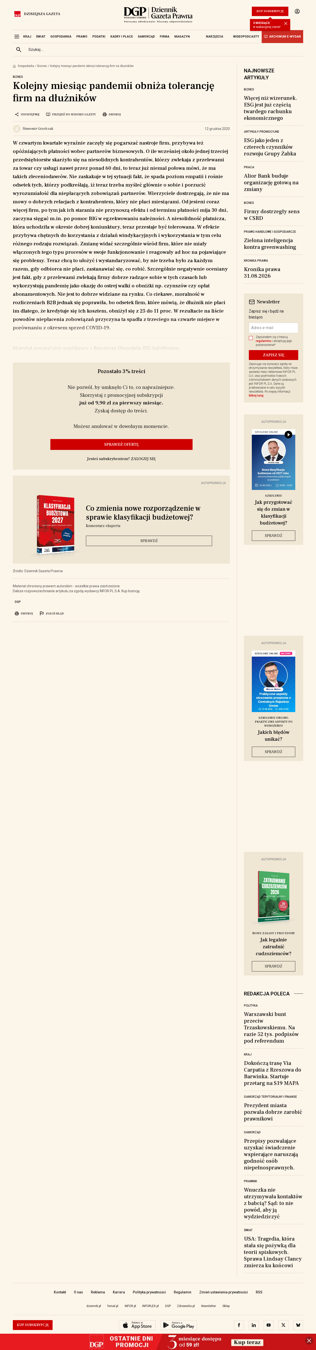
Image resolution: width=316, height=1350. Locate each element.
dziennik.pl (93, 1306)
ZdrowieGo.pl (186, 1306)
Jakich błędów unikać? (274, 735)
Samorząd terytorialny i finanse (270, 1096)
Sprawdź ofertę (121, 444)
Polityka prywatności (149, 1292)
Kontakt (60, 1292)
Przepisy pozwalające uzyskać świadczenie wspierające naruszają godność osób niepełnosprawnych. (271, 1154)
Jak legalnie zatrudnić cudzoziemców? (274, 947)
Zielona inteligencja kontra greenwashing (270, 244)
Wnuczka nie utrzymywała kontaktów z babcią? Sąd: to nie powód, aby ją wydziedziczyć (273, 1203)
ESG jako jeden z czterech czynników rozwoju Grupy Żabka (270, 147)
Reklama (98, 1292)
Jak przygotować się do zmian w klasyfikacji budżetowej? (273, 512)
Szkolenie (273, 496)
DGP (18, 602)
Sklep (226, 1306)
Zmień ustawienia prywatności (223, 1292)
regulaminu (263, 341)
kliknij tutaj (256, 395)
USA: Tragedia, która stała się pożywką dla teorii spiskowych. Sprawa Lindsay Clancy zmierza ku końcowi (273, 1252)
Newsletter (208, 1306)
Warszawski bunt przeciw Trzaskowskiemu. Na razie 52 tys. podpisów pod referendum (271, 1027)
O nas (78, 1292)
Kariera (119, 1292)
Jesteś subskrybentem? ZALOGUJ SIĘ (121, 458)
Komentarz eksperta (103, 525)
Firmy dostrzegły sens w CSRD (272, 215)
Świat (248, 1230)
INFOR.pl (130, 1306)
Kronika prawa (256, 260)
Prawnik (250, 1181)
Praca (249, 167)
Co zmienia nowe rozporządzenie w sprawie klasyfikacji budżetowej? (143, 513)
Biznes (42, 66)
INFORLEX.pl (150, 1306)
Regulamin (182, 1292)
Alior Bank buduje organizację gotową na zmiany (271, 182)
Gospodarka (26, 66)
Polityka (251, 1005)
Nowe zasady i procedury (273, 933)
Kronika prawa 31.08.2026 (262, 272)
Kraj (248, 1054)
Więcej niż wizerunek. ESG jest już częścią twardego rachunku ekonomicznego (270, 108)
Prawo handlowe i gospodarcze (270, 231)
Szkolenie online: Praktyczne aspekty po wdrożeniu (274, 722)
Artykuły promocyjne (261, 131)
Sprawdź (149, 540)
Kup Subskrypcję (270, 11)
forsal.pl (112, 1306)
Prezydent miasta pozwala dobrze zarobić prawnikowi (273, 1112)
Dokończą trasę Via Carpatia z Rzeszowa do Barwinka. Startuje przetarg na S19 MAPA (272, 1073)
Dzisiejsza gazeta (42, 14)
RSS (259, 1292)
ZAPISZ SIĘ (273, 355)
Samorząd (252, 1132)
